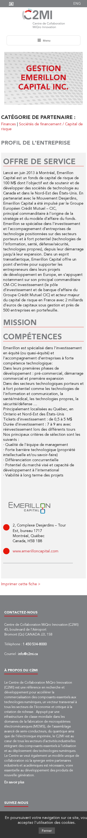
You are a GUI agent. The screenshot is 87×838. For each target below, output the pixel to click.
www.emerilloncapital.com (35, 551)
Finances (8, 124)
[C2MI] (43, 18)
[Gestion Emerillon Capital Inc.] (29, 508)
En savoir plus (14, 782)
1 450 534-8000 (35, 644)
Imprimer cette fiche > (20, 584)
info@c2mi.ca (28, 654)
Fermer (47, 830)
